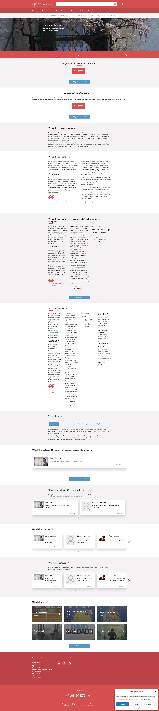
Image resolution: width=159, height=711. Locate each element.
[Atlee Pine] (79, 632)
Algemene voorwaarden (79, 704)
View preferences (150, 704)
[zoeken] (115, 4)
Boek (43, 11)
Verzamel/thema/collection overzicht (42, 669)
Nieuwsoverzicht (36, 671)
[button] (156, 691)
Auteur (50, 11)
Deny (136, 704)
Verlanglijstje (36, 675)
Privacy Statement (140, 708)
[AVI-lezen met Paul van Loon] (79, 614)
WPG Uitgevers (91, 706)
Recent (73, 11)
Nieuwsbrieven (36, 677)
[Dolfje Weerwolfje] (112, 614)
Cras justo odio (106, 187)
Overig (90, 11)
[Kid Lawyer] (112, 632)
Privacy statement (67, 704)
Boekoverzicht (36, 11)
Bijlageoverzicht (36, 666)
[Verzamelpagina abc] (78, 71)
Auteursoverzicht (37, 664)
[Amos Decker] (47, 614)
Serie (57, 11)
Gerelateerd (64, 11)
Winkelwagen (36, 673)
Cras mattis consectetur (57, 237)
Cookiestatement (92, 704)
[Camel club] (47, 632)
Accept (123, 704)
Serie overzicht (36, 668)
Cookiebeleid (132, 708)
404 (33, 679)
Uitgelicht (81, 11)
